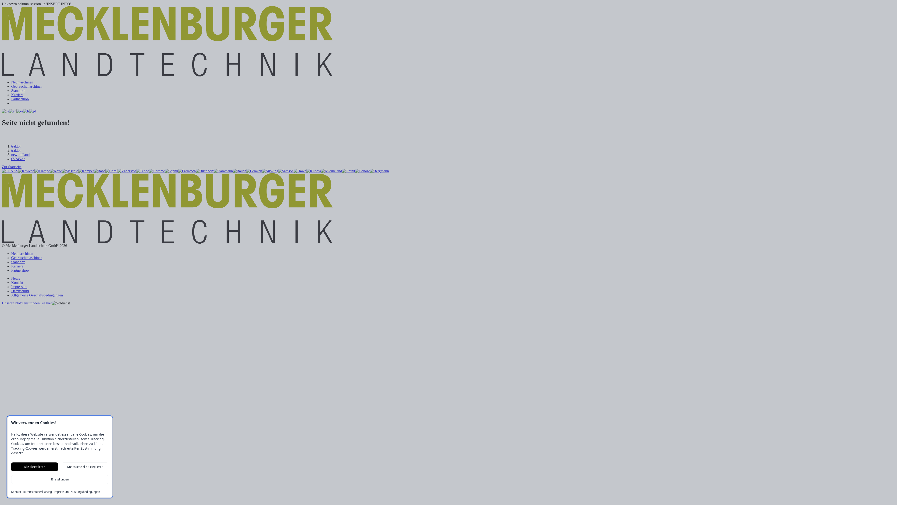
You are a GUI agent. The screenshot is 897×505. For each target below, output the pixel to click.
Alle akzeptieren (34, 467)
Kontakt (16, 492)
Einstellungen (60, 479)
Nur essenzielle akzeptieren (85, 467)
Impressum (61, 492)
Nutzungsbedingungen (85, 492)
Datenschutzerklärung (37, 492)
